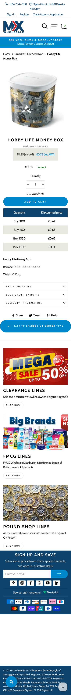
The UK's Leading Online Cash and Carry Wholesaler (32, 622)
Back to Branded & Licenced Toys (38, 326)
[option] (35, 42)
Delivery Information (24, 303)
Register (24, 14)
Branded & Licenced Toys (29, 54)
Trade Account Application (48, 14)
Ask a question (19, 286)
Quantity (35, 176)
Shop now (13, 405)
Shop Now (13, 546)
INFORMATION (13, 635)
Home (6, 54)
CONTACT (10, 658)
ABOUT (8, 647)
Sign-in (11, 14)
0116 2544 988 (18, 4)
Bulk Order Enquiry (23, 294)
